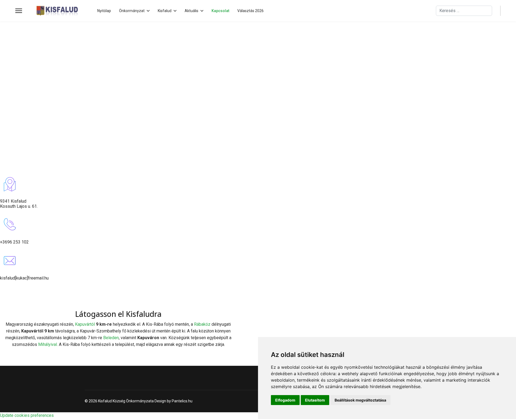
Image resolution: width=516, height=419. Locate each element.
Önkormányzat (132, 11)
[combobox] (464, 11)
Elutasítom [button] (315, 400)
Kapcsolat (220, 11)
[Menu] (18, 11)
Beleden (111, 337)
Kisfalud (164, 11)
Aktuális (191, 11)
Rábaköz (202, 324)
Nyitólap (104, 11)
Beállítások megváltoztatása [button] (360, 400)
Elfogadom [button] (285, 400)
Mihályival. (48, 344)
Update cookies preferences (27, 415)
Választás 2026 (250, 11)
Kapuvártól (85, 324)
